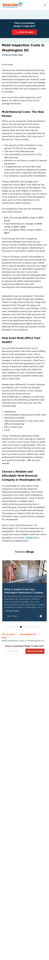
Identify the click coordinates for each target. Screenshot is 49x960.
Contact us (31, 538)
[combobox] (15, 651)
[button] (6, 627)
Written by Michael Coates (12, 55)
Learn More (12, 616)
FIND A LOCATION (35, 651)
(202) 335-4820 (26, 32)
